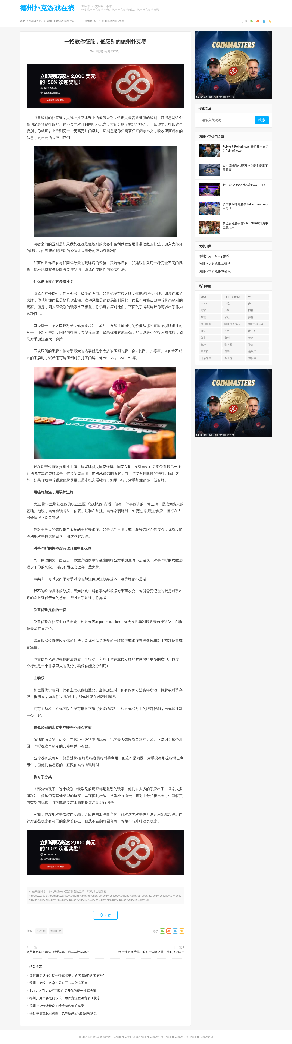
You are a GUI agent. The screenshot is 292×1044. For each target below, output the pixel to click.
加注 (227, 310)
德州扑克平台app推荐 (214, 256)
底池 (227, 317)
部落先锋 (206, 358)
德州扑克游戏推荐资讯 (215, 271)
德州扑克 (55, 931)
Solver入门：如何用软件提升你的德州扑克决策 (62, 990)
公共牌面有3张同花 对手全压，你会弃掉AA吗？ (58, 952)
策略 (250, 337)
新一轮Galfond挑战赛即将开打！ (244, 185)
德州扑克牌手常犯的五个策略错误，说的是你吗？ (151, 952)
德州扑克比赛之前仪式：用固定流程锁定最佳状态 (64, 998)
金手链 (228, 358)
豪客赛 (204, 351)
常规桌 (204, 317)
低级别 (41, 931)
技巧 (227, 330)
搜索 (261, 120)
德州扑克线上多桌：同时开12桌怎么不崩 (58, 983)
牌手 (203, 337)
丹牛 (250, 303)
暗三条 (252, 330)
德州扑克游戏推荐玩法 (61, 21)
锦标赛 (252, 358)
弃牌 (250, 317)
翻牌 (203, 344)
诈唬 (250, 344)
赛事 (227, 351)
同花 (250, 310)
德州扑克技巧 (232, 324)
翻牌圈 (228, 344)
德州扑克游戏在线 (47, 8)
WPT (251, 296)
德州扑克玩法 (256, 324)
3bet (203, 296)
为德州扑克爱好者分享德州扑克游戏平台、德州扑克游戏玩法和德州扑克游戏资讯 (163, 1037)
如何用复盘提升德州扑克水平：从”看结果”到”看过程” (66, 975)
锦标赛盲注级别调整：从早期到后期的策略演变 (63, 1013)
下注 (227, 303)
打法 (203, 330)
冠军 (203, 310)
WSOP (204, 303)
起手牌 (252, 351)
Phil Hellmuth (232, 296)
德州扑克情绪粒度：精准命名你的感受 (56, 1005)
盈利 (227, 337)
